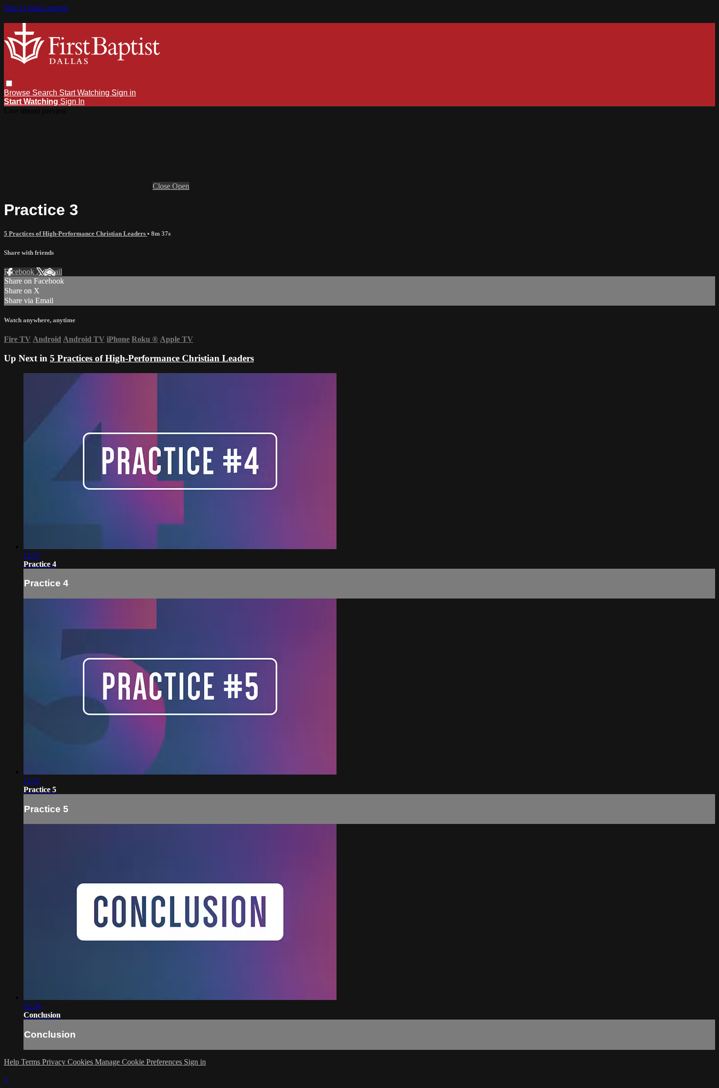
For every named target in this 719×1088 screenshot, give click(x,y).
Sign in (124, 93)
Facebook (20, 271)
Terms (31, 1062)
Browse (18, 93)
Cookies (81, 1062)
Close (162, 186)
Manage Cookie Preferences (139, 1062)
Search (45, 93)
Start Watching (85, 93)
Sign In (72, 101)
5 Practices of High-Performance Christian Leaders (75, 233)
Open (180, 186)
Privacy (54, 1062)
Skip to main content (35, 8)
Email (53, 271)
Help (12, 1062)
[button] (9, 83)
